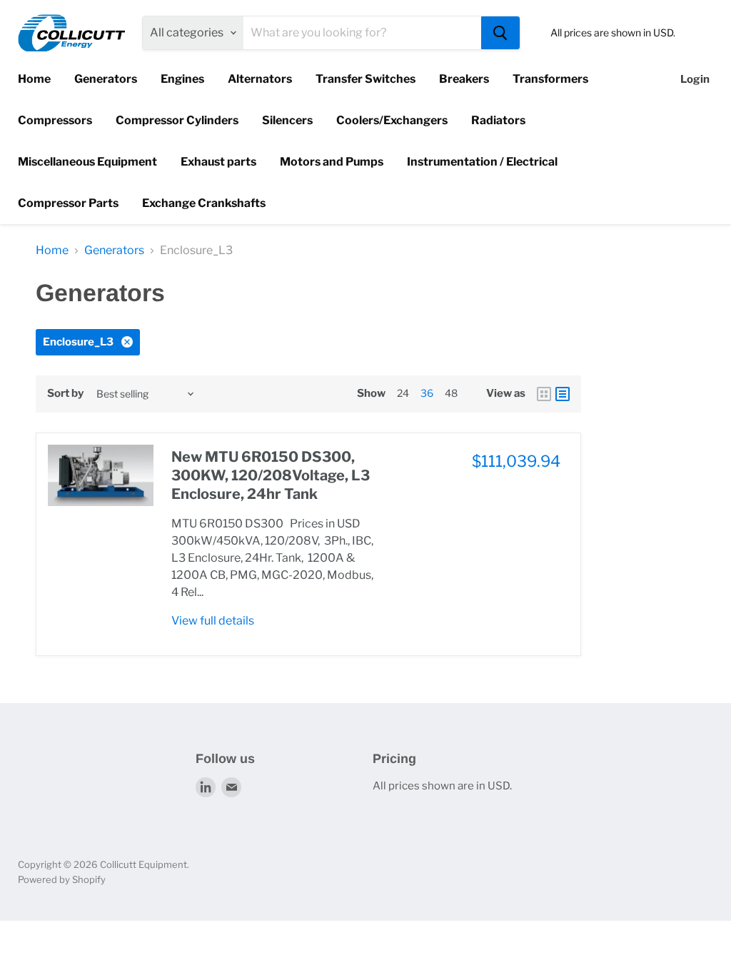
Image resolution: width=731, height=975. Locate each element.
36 (426, 393)
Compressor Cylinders (177, 120)
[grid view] (544, 394)
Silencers (287, 120)
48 (451, 393)
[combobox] (362, 32)
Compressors (55, 120)
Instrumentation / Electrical (482, 161)
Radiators (498, 120)
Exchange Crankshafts (204, 203)
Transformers (550, 79)
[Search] (500, 32)
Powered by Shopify (62, 879)
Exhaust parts (218, 161)
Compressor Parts (68, 203)
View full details (212, 620)
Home (34, 79)
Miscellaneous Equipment (87, 161)
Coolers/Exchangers (392, 120)
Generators (105, 79)
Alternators (260, 79)
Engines (182, 79)
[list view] (562, 394)
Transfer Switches (365, 79)
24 (403, 393)
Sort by (65, 394)
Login (695, 79)
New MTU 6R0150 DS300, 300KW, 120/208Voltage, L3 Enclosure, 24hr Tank (270, 475)
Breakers (464, 79)
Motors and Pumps (331, 161)
